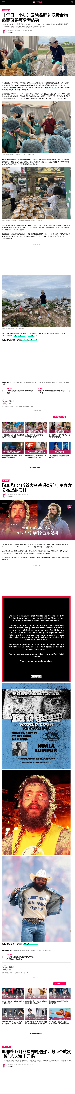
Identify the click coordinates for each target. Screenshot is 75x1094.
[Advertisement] (36, 258)
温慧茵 (54, 87)
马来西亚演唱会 (47, 950)
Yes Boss (36, 978)
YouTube (31, 336)
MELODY (23, 382)
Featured (16, 382)
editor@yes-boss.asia (29, 340)
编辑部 (11, 32)
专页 (15, 336)
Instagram (21, 336)
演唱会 (40, 950)
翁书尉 (13, 87)
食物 (4, 384)
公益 (44, 382)
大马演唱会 (33, 950)
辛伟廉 (62, 85)
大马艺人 (55, 382)
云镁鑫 (47, 87)
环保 (68, 382)
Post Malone (25, 950)
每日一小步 (32, 83)
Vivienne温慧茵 (31, 382)
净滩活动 (49, 382)
